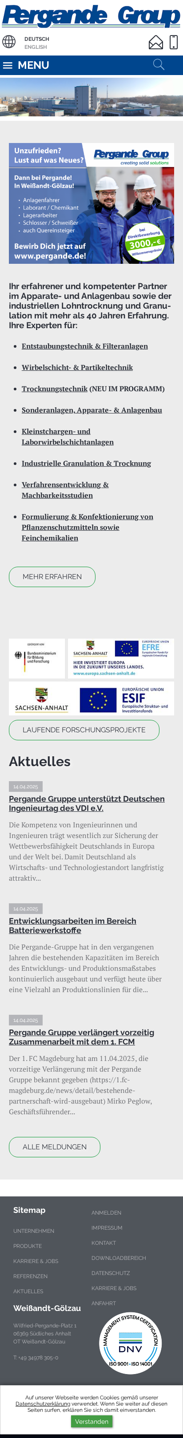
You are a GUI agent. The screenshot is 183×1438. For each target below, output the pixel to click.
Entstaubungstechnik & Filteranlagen (85, 346)
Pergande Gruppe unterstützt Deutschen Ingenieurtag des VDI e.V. (87, 803)
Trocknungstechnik (55, 388)
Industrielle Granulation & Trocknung (86, 463)
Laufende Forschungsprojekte (84, 730)
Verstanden (91, 1421)
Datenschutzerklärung (43, 1404)
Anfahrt (104, 1303)
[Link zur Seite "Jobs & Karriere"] (91, 203)
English (35, 47)
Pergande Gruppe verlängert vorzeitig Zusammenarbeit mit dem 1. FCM (81, 1037)
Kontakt (104, 1243)
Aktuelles (28, 1291)
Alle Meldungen (55, 1147)
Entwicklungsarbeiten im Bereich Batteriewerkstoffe (72, 925)
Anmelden (106, 1213)
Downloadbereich (119, 1258)
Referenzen (30, 1276)
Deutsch (36, 39)
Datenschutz (111, 1273)
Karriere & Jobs (35, 1261)
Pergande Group (91, 15)
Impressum (107, 1228)
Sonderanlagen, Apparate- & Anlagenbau (92, 410)
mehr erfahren (52, 576)
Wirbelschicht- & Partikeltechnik (77, 367)
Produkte (27, 1246)
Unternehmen (33, 1231)
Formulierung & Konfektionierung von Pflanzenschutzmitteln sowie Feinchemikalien (87, 527)
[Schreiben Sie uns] (158, 36)
